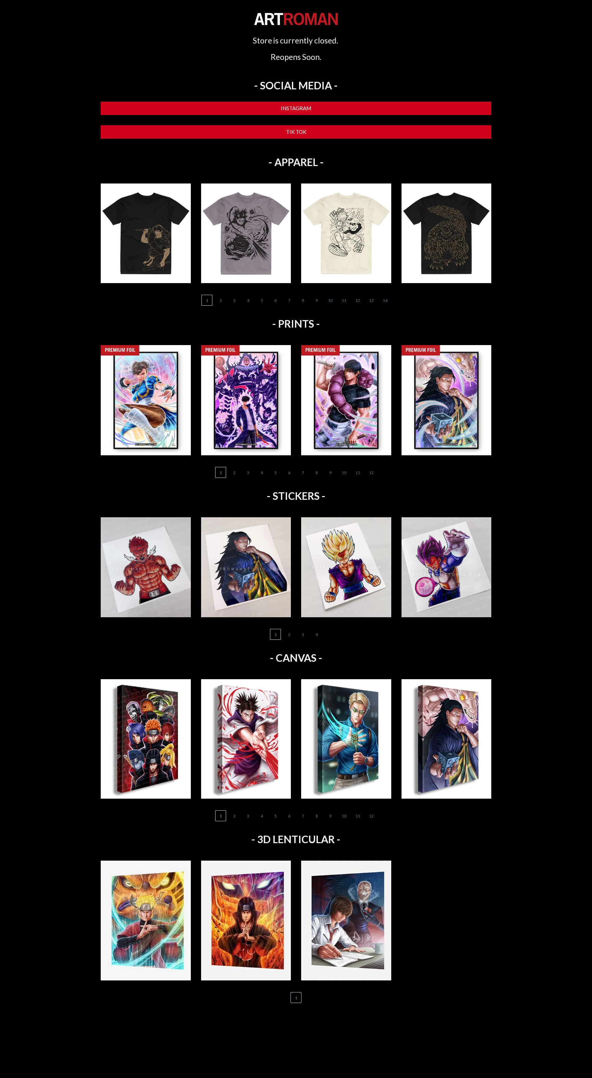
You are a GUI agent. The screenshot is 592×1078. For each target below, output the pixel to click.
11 (344, 300)
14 (385, 300)
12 (357, 300)
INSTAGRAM (296, 108)
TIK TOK (296, 132)
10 (330, 300)
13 (371, 300)
